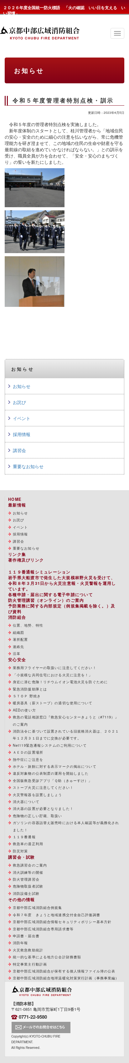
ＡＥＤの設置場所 (28, 752)
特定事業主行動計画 (30, 963)
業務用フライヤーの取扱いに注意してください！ (54, 667)
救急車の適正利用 (28, 843)
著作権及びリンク (26, 560)
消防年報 (20, 942)
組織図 (18, 632)
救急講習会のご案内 (30, 864)
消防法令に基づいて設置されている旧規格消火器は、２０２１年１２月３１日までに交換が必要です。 (66, 734)
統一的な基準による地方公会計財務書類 (47, 956)
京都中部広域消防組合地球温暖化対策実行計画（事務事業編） (66, 977)
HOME (14, 499)
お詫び (19, 402)
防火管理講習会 (26, 879)
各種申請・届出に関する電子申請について (50, 594)
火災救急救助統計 (28, 949)
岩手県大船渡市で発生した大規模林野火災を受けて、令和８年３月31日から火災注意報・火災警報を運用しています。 (62, 583)
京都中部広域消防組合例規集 (37, 907)
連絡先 (18, 646)
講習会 (19, 450)
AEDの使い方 (24, 709)
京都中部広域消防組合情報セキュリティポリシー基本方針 (62, 921)
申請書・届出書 (26, 935)
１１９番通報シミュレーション (39, 572)
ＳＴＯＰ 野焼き (27, 695)
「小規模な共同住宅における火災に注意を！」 (53, 674)
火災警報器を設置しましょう (37, 794)
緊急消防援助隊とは (30, 688)
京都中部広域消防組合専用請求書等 (43, 928)
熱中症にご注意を (28, 759)
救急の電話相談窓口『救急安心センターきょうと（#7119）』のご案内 (66, 720)
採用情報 (21, 434)
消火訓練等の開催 (28, 872)
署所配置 (20, 639)
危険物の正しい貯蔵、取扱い (37, 815)
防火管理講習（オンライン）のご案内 (46, 600)
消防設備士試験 (26, 893)
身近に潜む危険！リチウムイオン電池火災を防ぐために (60, 681)
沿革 (16, 653)
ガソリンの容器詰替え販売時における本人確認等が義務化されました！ (66, 826)
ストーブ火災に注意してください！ (43, 787)
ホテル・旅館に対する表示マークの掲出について (54, 766)
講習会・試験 (21, 857)
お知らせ (21, 386)
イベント (21, 418)
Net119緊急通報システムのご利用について (50, 745)
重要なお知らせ (28, 466)
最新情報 (17, 505)
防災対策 (20, 850)
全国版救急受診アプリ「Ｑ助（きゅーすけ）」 (52, 780)
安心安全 (17, 659)
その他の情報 (21, 899)
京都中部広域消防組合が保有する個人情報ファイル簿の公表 (64, 970)
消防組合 (17, 617)
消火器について (26, 801)
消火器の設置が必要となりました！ (43, 808)
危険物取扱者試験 (28, 886)
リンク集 (17, 554)
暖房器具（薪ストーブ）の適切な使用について (53, 702)
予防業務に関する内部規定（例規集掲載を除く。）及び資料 (61, 608)
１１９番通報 (24, 836)
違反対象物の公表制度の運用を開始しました (51, 773)
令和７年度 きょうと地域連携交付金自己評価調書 (56, 914)
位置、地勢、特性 (28, 625)
